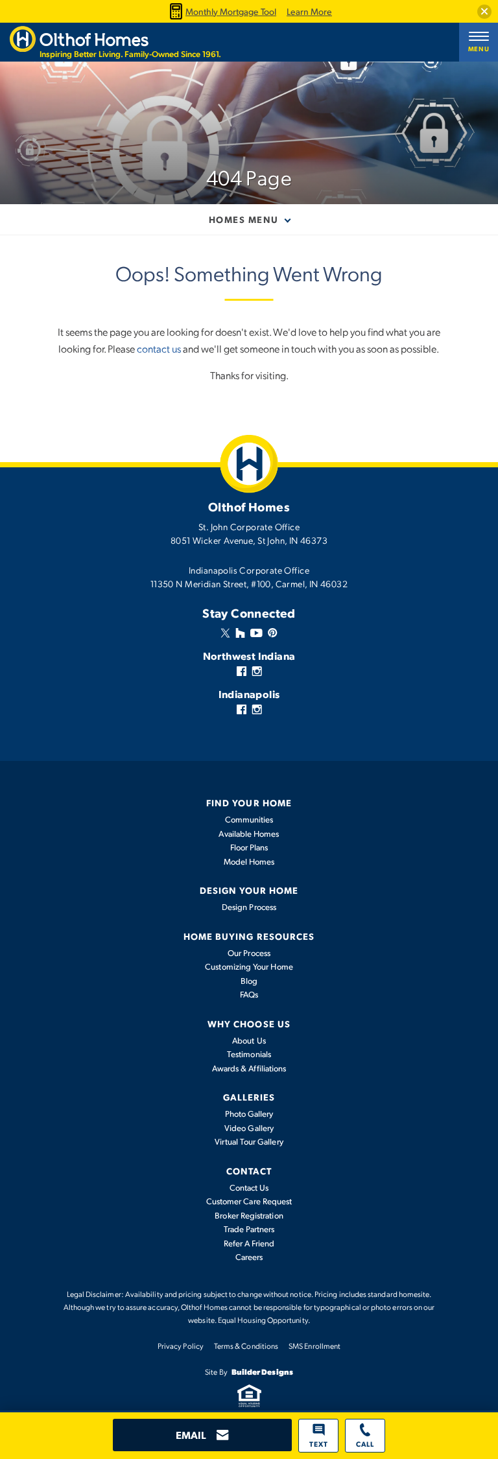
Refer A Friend (249, 1243)
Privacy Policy (181, 1345)
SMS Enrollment (314, 1345)
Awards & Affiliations (249, 1068)
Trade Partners (249, 1229)
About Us (249, 1040)
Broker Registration (249, 1215)
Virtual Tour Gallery (249, 1141)
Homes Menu (244, 219)
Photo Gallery (249, 1113)
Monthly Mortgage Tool (230, 11)
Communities (249, 819)
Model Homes (249, 861)
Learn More (309, 11)
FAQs (249, 994)
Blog (249, 980)
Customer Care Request (249, 1201)
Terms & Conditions (246, 1345)
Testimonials (249, 1054)
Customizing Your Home (248, 966)
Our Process (249, 953)
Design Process (249, 907)
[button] (484, 12)
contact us (159, 348)
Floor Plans (249, 847)
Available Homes (249, 833)
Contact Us (249, 1187)
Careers (249, 1257)
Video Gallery (249, 1128)
